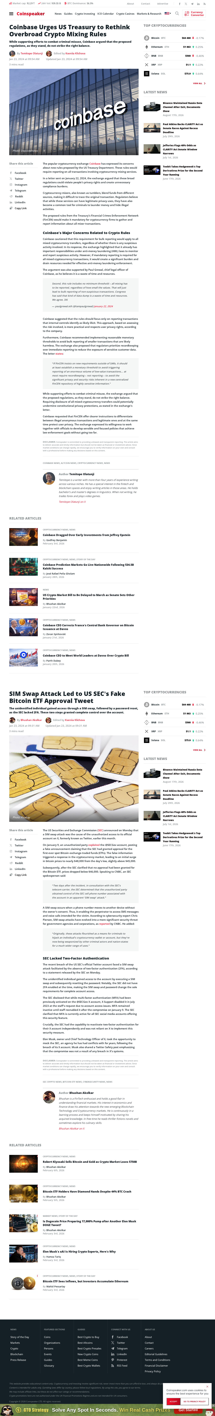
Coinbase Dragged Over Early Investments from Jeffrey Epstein (86, 535)
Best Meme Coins (88, 1360)
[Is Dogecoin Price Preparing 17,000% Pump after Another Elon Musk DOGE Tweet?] (23, 1224)
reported (104, 923)
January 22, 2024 (103, 306)
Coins (47, 1337)
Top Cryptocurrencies (165, 25)
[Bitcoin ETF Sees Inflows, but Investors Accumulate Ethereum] (23, 1284)
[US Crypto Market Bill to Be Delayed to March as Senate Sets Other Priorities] (23, 598)
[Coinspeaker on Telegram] (192, 3)
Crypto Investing (85, 13)
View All (197, 83)
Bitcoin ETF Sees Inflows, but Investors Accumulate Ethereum (85, 1281)
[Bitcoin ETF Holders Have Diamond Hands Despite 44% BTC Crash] (23, 1194)
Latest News (155, 92)
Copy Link (20, 208)
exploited (94, 845)
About (130, 3)
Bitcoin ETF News (72, 1081)
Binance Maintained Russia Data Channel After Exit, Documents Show (182, 107)
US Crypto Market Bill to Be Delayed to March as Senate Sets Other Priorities (89, 597)
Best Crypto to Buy (88, 1337)
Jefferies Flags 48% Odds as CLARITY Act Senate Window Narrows (180, 149)
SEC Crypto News (52, 1081)
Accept (173, 1401)
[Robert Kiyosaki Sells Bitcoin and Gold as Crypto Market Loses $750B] (23, 1164)
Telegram (20, 190)
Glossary (49, 1365)
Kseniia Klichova (75, 53)
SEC (100, 830)
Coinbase (95, 163)
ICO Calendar (105, 13)
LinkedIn (20, 202)
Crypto (14, 1348)
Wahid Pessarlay (55, 1286)
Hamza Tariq (53, 1256)
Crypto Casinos (125, 13)
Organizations (52, 1342)
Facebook (20, 173)
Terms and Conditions (157, 1360)
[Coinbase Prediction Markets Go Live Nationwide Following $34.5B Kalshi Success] (23, 567)
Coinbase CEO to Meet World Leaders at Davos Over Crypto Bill (86, 655)
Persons (48, 1348)
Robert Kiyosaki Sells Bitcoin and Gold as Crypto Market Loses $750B (90, 1162)
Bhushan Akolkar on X (71, 1128)
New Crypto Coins (88, 1354)
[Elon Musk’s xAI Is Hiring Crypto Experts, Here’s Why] (23, 1254)
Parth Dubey (53, 660)
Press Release (18, 1360)
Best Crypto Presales (89, 1348)
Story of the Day (85, 559)
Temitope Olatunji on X (72, 501)
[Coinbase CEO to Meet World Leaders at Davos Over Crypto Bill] (23, 658)
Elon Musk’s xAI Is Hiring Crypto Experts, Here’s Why (79, 1251)
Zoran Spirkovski (56, 634)
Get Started (188, 1410)
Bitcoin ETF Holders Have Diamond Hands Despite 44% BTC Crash (87, 1191)
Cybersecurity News (94, 1081)
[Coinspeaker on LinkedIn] (198, 3)
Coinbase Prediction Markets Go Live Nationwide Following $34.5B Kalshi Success (88, 566)
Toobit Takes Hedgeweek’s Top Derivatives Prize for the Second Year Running (183, 170)
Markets (15, 1342)
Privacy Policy (153, 1371)
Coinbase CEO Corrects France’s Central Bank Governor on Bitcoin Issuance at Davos (88, 627)
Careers (149, 1348)
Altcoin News (68, 463)
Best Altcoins (85, 1342)
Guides (68, 13)
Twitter (19, 178)
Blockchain (16, 1354)
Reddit (19, 196)
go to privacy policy (195, 1401)
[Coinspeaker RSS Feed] (204, 3)
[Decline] (207, 1386)
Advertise (162, 3)
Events (48, 1354)
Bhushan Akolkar (56, 603)
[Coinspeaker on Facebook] (180, 3)
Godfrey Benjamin (56, 540)
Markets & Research (149, 13)
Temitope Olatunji (32, 53)
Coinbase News (51, 463)
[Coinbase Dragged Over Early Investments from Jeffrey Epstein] (23, 538)
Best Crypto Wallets (89, 1365)
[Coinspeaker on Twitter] (186, 3)
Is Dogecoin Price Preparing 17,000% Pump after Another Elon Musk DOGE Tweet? (89, 1223)
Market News (50, 1216)
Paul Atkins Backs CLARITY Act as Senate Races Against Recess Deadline (183, 128)
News (58, 13)
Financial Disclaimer (156, 1365)
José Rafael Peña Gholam (60, 573)
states (59, 353)
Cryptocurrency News (90, 463)
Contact (145, 3)
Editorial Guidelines (156, 1354)
